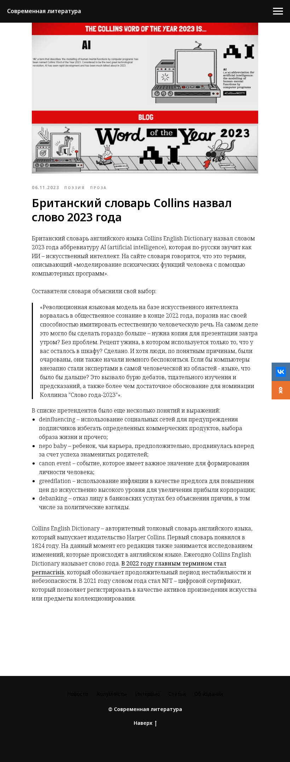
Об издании (208, 693)
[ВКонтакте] (281, 372)
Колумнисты (112, 693)
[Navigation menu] (278, 11)
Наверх (143, 723)
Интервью (147, 693)
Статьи (177, 693)
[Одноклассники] (281, 390)
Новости (77, 693)
